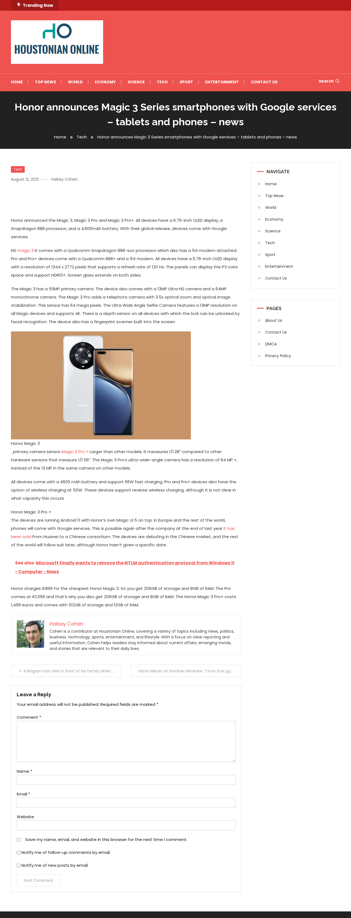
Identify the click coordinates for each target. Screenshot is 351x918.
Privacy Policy (278, 356)
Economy (105, 82)
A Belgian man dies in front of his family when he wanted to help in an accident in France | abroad (72, 671)
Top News (45, 82)
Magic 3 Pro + (74, 451)
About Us (273, 320)
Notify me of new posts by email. (55, 865)
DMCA (271, 344)
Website (25, 817)
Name (24, 771)
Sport (186, 82)
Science (136, 82)
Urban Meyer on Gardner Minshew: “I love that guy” (186, 671)
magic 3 (25, 250)
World (75, 82)
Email (23, 794)
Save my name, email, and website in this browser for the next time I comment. (106, 839)
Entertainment (222, 82)
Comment (29, 717)
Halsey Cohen (64, 179)
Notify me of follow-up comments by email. (66, 852)
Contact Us (264, 82)
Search (326, 81)
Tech (162, 82)
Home (17, 82)
